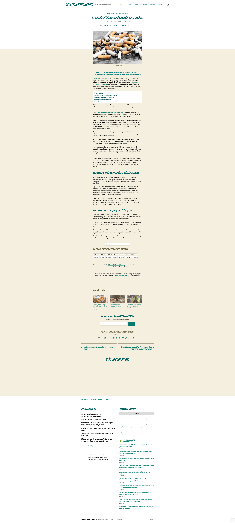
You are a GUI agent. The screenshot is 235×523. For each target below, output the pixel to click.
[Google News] (105, 25)
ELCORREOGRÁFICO (91, 519)
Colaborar (93, 399)
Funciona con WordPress (116, 519)
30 (151, 429)
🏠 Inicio (122, 4)
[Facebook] (107, 25)
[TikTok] (126, 25)
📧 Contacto (160, 4)
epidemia (117, 331)
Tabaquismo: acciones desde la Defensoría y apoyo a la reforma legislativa (100, 306)
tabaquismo (116, 334)
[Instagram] (119, 25)
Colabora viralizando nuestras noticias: (102, 99)
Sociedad (126, 13)
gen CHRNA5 (121, 331)
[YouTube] (123, 25)
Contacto (105, 399)
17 (121, 427)
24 (121, 429)
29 (146, 429)
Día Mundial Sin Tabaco (111, 331)
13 (136, 424)
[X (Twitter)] (111, 25)
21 (141, 427)
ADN (102, 331)
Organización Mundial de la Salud (122, 332)
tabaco (112, 334)
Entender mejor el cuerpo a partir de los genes (104, 97)
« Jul (121, 434)
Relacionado (96, 101)
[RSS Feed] (133, 25)
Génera (125, 331)
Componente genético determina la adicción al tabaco (105, 95)
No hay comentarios (127, 21)
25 (126, 429)
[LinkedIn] (116, 25)
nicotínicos (112, 332)
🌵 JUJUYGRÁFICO (127, 440)
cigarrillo (105, 331)
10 (121, 424)
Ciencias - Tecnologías (119, 13)
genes (128, 331)
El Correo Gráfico (110, 21)
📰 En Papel (152, 4)
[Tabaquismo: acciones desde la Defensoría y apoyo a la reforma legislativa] (100, 299)
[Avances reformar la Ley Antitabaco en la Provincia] (117, 299)
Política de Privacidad (103, 519)
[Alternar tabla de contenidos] (139, 93)
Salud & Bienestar (110, 13)
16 (151, 424)
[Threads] (128, 25)
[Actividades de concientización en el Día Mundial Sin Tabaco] (134, 299)
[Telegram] (114, 25)
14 (141, 424)
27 (136, 429)
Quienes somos (85, 399)
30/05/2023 (118, 21)
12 (131, 424)
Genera (111, 232)
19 (131, 427)
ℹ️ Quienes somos (137, 4)
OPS (115, 332)
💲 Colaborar (145, 4)
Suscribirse (132, 324)
